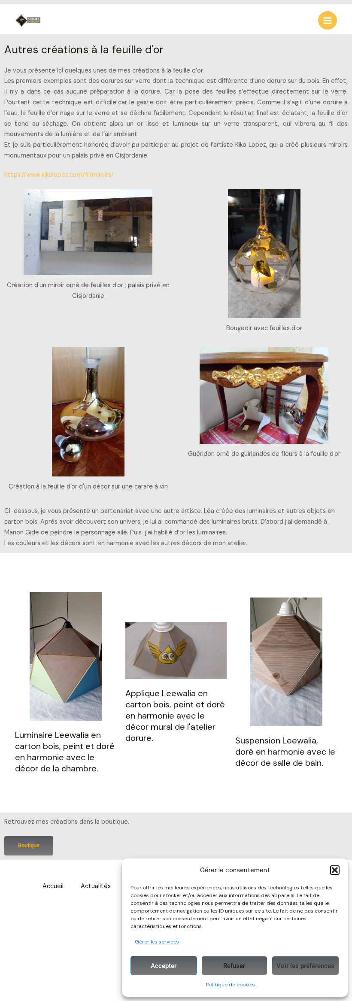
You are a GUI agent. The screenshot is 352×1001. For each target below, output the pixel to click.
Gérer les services (157, 941)
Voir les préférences (305, 966)
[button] (335, 870)
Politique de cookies (230, 984)
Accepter (163, 966)
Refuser (234, 966)
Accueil (53, 886)
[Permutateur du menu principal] (327, 20)
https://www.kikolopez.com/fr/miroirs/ (59, 175)
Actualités (96, 886)
